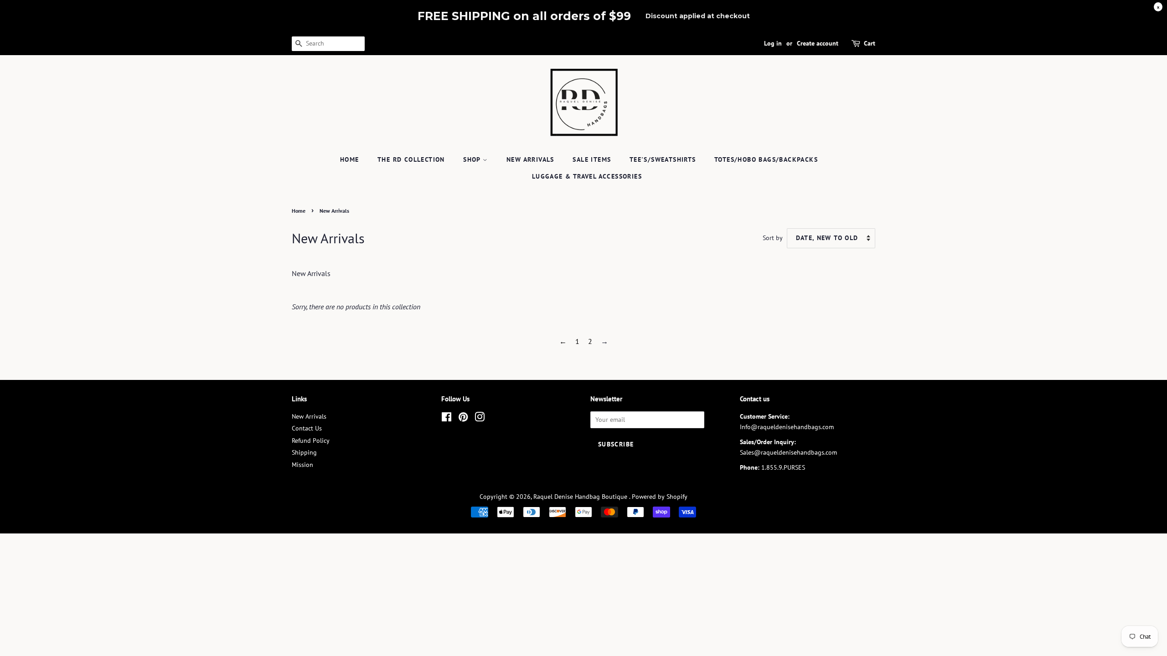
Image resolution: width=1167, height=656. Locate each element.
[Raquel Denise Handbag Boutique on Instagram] (480, 419)
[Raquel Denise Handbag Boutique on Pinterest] (463, 419)
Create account (817, 43)
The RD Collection (411, 159)
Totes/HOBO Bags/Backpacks (766, 159)
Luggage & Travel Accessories (587, 176)
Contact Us (307, 428)
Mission (302, 465)
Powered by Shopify (659, 496)
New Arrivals (530, 159)
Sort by (773, 237)
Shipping (304, 452)
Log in (773, 43)
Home (349, 159)
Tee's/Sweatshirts (663, 159)
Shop (473, 159)
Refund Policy (311, 440)
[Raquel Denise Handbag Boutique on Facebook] (446, 419)
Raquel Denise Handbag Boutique (581, 496)
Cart (869, 43)
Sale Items (592, 159)
